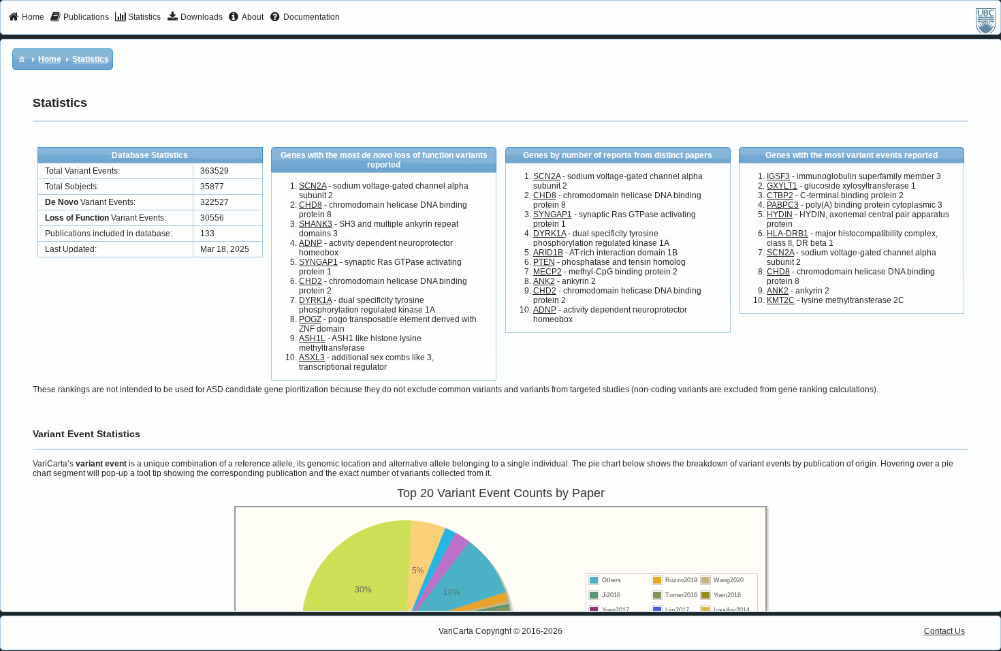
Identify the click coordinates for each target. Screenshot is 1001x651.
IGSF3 (778, 176)
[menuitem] (26, 17)
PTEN (544, 262)
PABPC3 (783, 205)
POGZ (310, 319)
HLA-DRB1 (787, 233)
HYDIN (780, 214)
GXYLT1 (782, 186)
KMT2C (781, 300)
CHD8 (310, 205)
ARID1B (548, 252)
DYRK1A (315, 300)
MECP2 (547, 271)
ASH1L (312, 338)
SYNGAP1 (318, 262)
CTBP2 (780, 195)
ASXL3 (312, 357)
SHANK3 (315, 224)
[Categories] (21, 58)
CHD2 (310, 281)
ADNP (310, 243)
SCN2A (312, 186)
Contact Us (944, 631)
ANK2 (544, 281)
